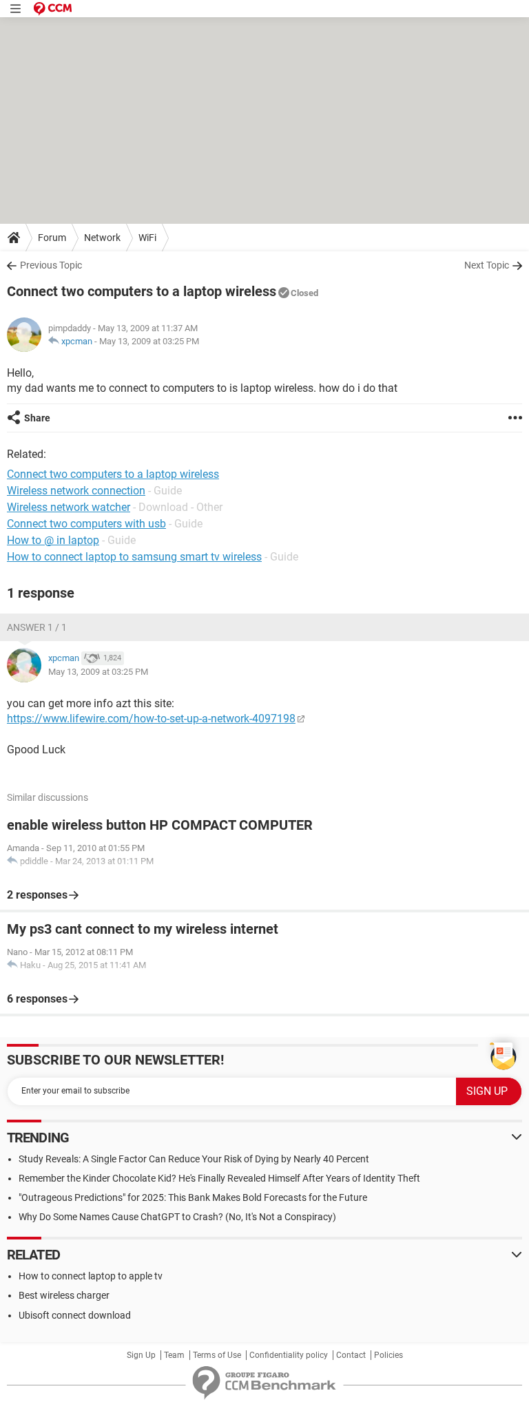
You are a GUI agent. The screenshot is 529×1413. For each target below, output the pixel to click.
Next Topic (486, 265)
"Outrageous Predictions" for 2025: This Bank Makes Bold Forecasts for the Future (193, 1197)
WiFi (147, 237)
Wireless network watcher (68, 507)
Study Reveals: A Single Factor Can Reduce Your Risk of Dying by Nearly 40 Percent (194, 1158)
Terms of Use (217, 1355)
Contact (351, 1355)
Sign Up (141, 1355)
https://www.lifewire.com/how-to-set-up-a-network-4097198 (151, 718)
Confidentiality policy (288, 1355)
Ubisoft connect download (75, 1315)
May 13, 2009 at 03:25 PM (149, 341)
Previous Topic (51, 265)
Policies (388, 1355)
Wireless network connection (76, 490)
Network (102, 237)
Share (37, 417)
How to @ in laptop (53, 540)
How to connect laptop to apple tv (91, 1275)
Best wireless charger (64, 1295)
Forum (52, 237)
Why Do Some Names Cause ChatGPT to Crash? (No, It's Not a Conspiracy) (177, 1216)
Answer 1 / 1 (37, 627)
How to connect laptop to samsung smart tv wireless (134, 556)
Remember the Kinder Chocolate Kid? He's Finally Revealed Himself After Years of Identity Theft (219, 1178)
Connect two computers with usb (86, 523)
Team (174, 1355)
